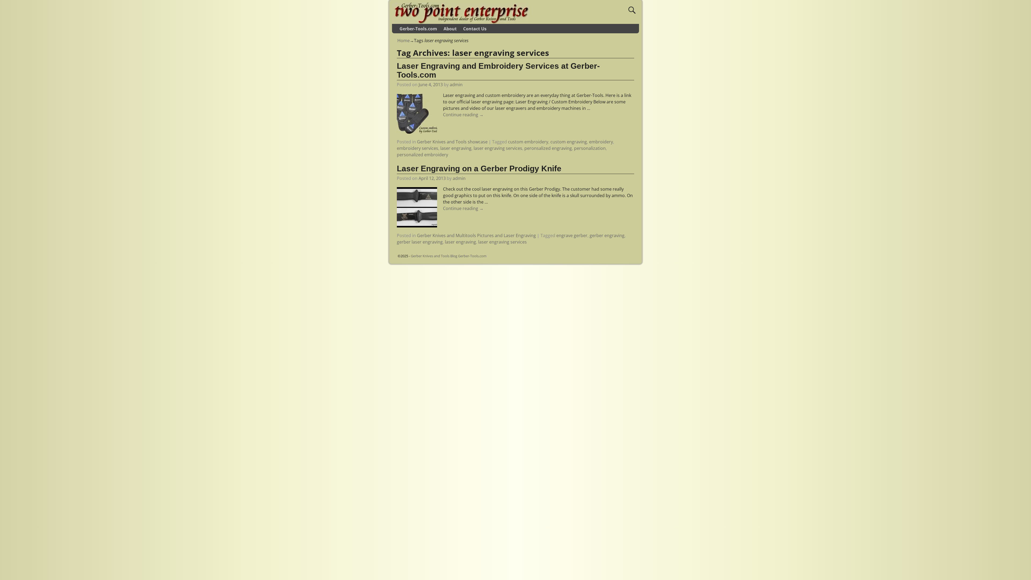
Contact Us (475, 29)
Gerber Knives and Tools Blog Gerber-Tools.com (449, 255)
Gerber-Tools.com (418, 29)
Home (403, 41)
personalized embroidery (422, 155)
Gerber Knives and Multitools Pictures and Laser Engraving (476, 235)
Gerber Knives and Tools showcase (452, 142)
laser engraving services (498, 148)
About (450, 29)
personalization (590, 148)
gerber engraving (607, 235)
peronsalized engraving (548, 148)
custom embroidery (528, 142)
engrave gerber (571, 235)
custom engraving (568, 142)
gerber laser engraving (420, 242)
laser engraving (455, 148)
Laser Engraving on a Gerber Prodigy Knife (479, 168)
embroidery (601, 142)
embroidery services (417, 148)
